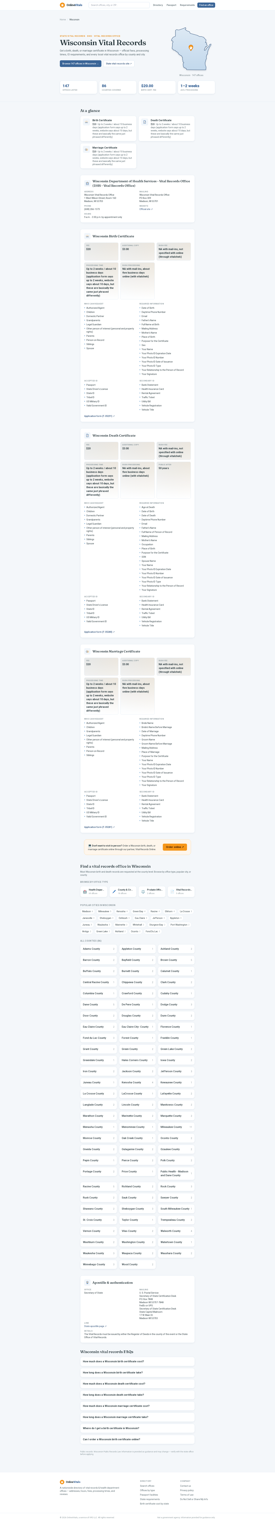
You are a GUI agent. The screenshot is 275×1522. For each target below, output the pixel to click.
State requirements (150, 1499)
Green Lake (103, 931)
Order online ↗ (175, 847)
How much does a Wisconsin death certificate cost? (114, 1383)
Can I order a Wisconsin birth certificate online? (111, 1439)
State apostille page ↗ (95, 1326)
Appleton (175, 918)
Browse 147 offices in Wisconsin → (80, 63)
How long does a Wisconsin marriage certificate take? (115, 1417)
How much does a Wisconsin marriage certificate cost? (116, 1405)
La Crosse (186, 911)
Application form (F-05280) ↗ (99, 632)
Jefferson (158, 918)
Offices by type (147, 1490)
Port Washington (180, 924)
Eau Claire (141, 918)
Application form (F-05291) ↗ (99, 416)
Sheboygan (106, 918)
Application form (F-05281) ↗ (99, 827)
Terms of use (187, 1495)
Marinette (121, 924)
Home (63, 19)
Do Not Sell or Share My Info (194, 1499)
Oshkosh (124, 918)
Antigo (86, 931)
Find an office (206, 5)
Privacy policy (187, 1490)
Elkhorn (170, 911)
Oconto (135, 931)
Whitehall (138, 924)
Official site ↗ (146, 209)
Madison (87, 911)
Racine (155, 911)
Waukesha (103, 924)
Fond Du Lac (153, 931)
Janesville (88, 918)
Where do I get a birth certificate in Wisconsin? (111, 1428)
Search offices (147, 1486)
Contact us (185, 1486)
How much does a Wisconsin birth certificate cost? (113, 1361)
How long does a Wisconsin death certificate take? (113, 1394)
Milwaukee (104, 911)
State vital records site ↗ (119, 63)
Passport (171, 5)
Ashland (120, 931)
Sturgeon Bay (157, 924)
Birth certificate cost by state (154, 1503)
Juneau (87, 924)
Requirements (187, 5)
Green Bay (139, 911)
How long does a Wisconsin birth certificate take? (113, 1372)
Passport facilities (149, 1495)
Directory (158, 5)
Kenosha (122, 911)
